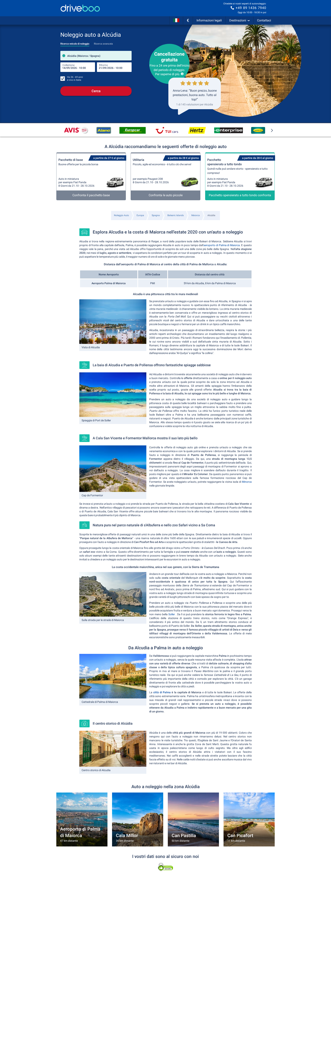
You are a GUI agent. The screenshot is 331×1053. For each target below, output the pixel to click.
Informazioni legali (209, 20)
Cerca (96, 91)
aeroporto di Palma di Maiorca (221, 245)
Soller (172, 614)
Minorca (247, 481)
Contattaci (264, 20)
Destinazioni (237, 20)
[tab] (74, 42)
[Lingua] (176, 20)
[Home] (80, 8)
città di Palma (161, 692)
